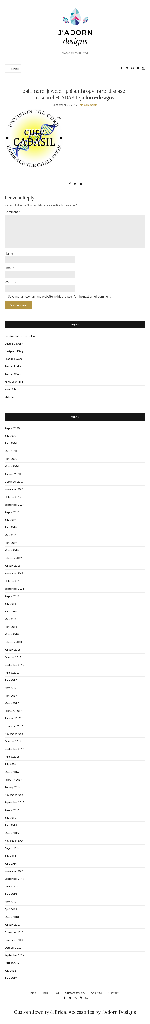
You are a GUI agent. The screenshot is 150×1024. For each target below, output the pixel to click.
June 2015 (11, 825)
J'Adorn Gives (13, 374)
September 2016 (14, 749)
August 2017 (12, 672)
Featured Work (13, 358)
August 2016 (12, 756)
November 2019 (14, 489)
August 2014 (12, 848)
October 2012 (13, 947)
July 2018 (10, 603)
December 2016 (14, 726)
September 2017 (14, 665)
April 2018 (11, 626)
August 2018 (12, 596)
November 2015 (14, 794)
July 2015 (10, 817)
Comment (12, 211)
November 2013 (14, 871)
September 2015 (14, 802)
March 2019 (12, 550)
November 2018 (14, 573)
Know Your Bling (14, 381)
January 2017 (13, 718)
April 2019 (11, 542)
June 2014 (11, 863)
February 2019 (13, 558)
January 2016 (13, 787)
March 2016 (12, 771)
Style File (10, 397)
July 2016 (10, 764)
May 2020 (11, 451)
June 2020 (11, 443)
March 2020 (12, 466)
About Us (97, 992)
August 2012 (12, 962)
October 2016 (13, 741)
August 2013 (12, 886)
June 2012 (11, 978)
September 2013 (14, 878)
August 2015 (12, 810)
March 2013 (12, 917)
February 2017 (13, 710)
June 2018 (11, 611)
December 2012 (14, 932)
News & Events (13, 389)
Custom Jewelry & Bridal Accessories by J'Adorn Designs (75, 1012)
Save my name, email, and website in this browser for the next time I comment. (59, 296)
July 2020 (10, 435)
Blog (56, 992)
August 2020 (12, 428)
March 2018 (12, 634)
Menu (14, 69)
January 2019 (13, 565)
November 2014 (14, 840)
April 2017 (11, 695)
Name (10, 253)
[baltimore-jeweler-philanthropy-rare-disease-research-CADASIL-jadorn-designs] (34, 138)
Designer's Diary (14, 351)
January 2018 (13, 649)
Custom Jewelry (14, 343)
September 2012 (14, 955)
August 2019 (12, 512)
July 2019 (10, 519)
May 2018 (11, 619)
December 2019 (14, 481)
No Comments (88, 104)
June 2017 (11, 680)
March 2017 (12, 703)
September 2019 (14, 504)
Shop (45, 992)
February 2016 (13, 779)
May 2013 (11, 901)
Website (10, 282)
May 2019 (11, 535)
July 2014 (10, 856)
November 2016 (14, 733)
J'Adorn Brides (13, 366)
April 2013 (11, 909)
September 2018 (14, 588)
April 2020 (11, 458)
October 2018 (13, 581)
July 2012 (10, 970)
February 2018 (13, 642)
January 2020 (13, 474)
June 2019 (11, 527)
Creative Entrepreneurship (20, 335)
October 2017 (13, 657)
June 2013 (11, 894)
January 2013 (13, 924)
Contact (113, 992)
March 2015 (12, 833)
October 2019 (13, 496)
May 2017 (11, 687)
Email (9, 268)
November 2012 (14, 940)
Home (32, 992)
